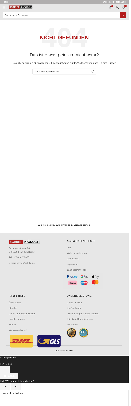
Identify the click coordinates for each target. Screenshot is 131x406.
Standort (13, 308)
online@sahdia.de (25, 263)
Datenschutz (73, 258)
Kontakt (12, 324)
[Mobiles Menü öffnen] (4, 7)
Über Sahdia (15, 302)
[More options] (5, 369)
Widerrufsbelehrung (77, 253)
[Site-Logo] (21, 7)
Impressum (72, 264)
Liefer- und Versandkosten (22, 313)
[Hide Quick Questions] (5, 386)
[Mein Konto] (117, 7)
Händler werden (17, 319)
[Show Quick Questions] (16, 386)
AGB (69, 247)
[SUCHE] (123, 15)
